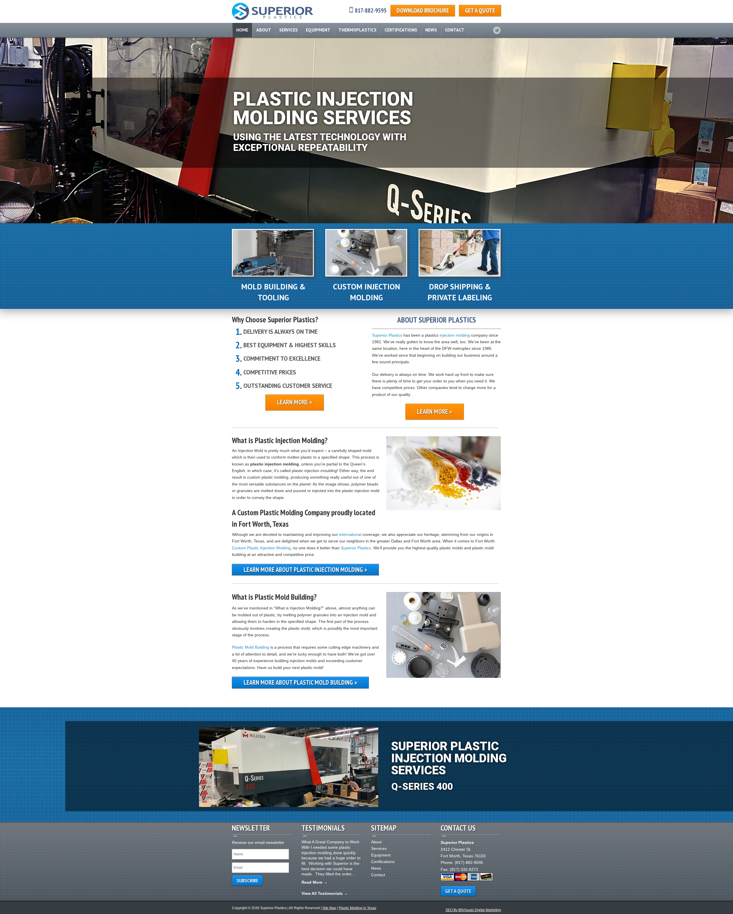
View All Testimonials (322, 893)
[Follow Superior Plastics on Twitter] (497, 30)
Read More (312, 882)
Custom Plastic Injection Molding (261, 548)
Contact (454, 30)
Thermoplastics (357, 30)
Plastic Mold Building (250, 647)
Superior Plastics (387, 335)
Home (242, 30)
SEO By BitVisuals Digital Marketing (473, 910)
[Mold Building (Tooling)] (273, 275)
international (350, 534)
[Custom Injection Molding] (366, 275)
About (263, 30)
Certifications (401, 30)
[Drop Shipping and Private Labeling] (460, 275)
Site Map (329, 908)
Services (288, 30)
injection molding (455, 335)
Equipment (318, 30)
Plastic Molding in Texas (357, 908)
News (431, 30)
